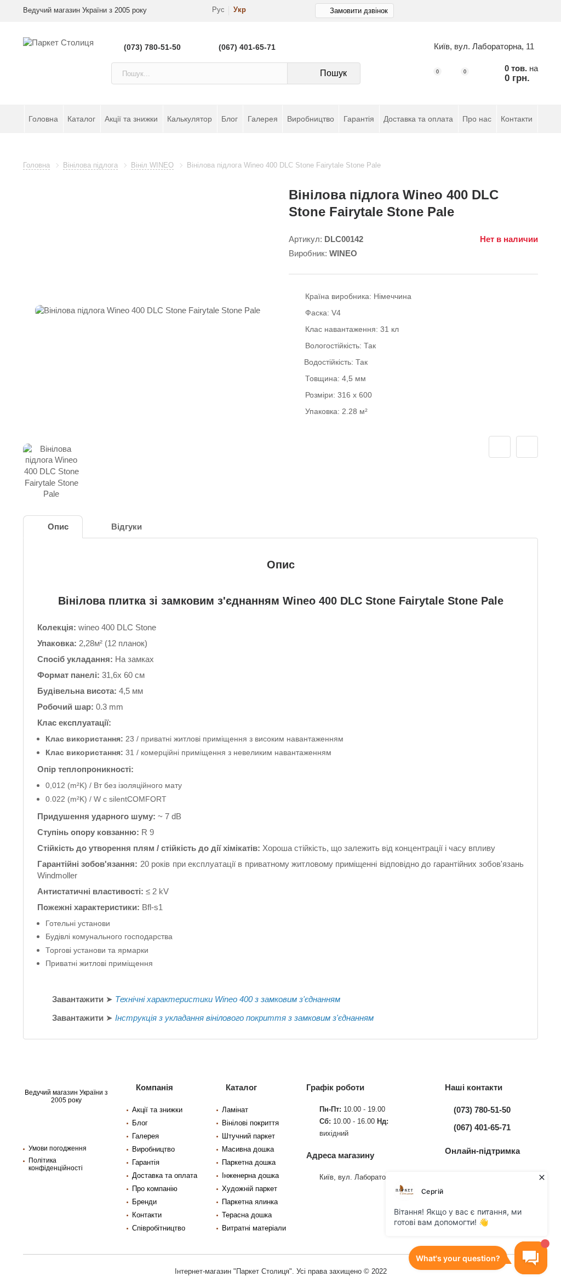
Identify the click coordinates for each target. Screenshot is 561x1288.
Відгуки (126, 526)
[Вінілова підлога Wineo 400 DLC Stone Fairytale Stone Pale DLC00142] (147, 310)
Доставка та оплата (418, 118)
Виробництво (310, 118)
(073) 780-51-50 (152, 47)
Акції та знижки (131, 118)
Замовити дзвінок (359, 11)
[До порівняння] (527, 447)
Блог (229, 118)
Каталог (81, 118)
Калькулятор (189, 118)
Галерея (263, 118)
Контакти (517, 118)
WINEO (343, 253)
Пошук (333, 73)
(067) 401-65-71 (247, 47)
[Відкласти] (500, 447)
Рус (218, 10)
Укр (239, 10)
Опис (58, 526)
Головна (43, 118)
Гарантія (359, 118)
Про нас (476, 118)
